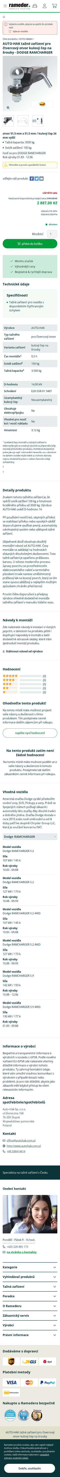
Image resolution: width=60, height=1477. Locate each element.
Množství (37, 234)
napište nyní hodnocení (30, 733)
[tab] (8, 121)
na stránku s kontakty (21, 1252)
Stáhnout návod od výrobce (24, 651)
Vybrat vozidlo (20, 31)
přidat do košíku (32, 244)
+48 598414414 (16, 1151)
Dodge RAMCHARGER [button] (19, 837)
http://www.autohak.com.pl (24, 1146)
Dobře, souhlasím (29, 1468)
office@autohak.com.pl (21, 1140)
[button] (45, 6)
